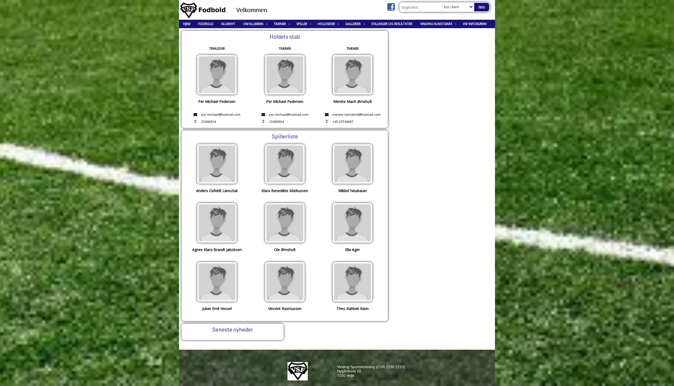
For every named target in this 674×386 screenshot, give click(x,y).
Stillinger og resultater (391, 24)
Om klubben (253, 24)
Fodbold (206, 24)
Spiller (301, 24)
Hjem (186, 24)
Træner (280, 24)
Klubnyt (228, 24)
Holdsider (326, 24)
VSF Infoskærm (475, 24)
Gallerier (353, 24)
